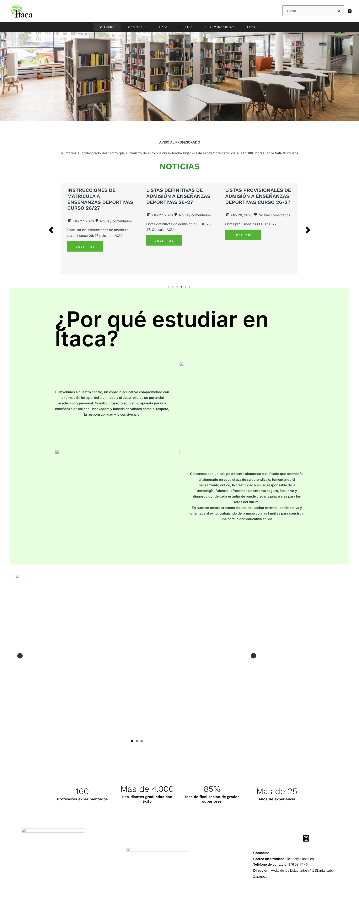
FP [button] (161, 27)
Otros (251, 27)
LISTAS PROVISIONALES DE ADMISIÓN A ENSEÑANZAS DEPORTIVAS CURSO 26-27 (258, 196)
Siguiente (253, 655)
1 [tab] (169, 287)
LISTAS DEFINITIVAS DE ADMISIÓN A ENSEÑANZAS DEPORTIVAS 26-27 (178, 196)
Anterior (20, 655)
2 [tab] (173, 287)
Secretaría (134, 27)
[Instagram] (350, 11)
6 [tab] (190, 287)
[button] (51, 230)
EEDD (184, 27)
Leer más (85, 246)
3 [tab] (177, 287)
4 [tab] (182, 287)
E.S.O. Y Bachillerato (220, 27)
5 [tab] (186, 287)
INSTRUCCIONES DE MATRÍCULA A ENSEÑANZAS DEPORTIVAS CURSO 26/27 (100, 199)
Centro (109, 27)
